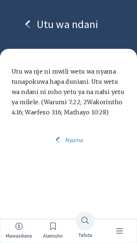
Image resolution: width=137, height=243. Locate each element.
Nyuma (73, 140)
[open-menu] (119, 231)
